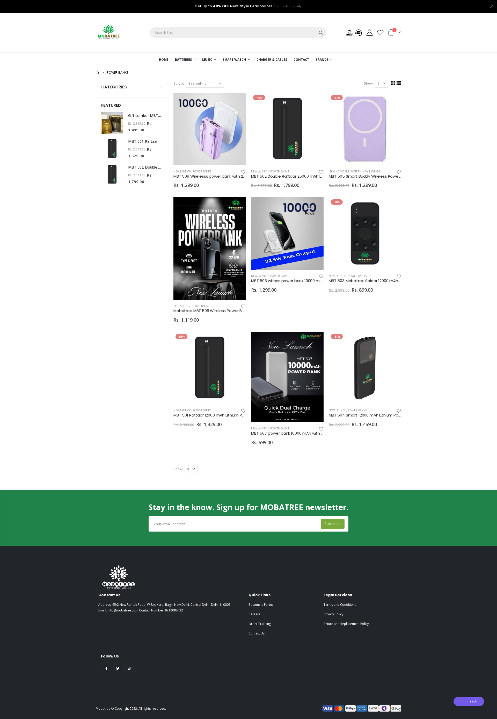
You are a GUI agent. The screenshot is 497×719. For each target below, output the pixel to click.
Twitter (117, 668)
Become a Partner (261, 604)
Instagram (129, 668)
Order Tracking (259, 624)
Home (98, 73)
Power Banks (202, 171)
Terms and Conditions (340, 604)
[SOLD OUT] (315, 101)
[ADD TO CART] (237, 101)
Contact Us (256, 633)
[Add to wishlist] (243, 171)
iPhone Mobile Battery (345, 171)
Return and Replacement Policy (346, 624)
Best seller (181, 306)
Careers (254, 614)
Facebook (106, 668)
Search (321, 32)
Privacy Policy (333, 614)
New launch (182, 171)
